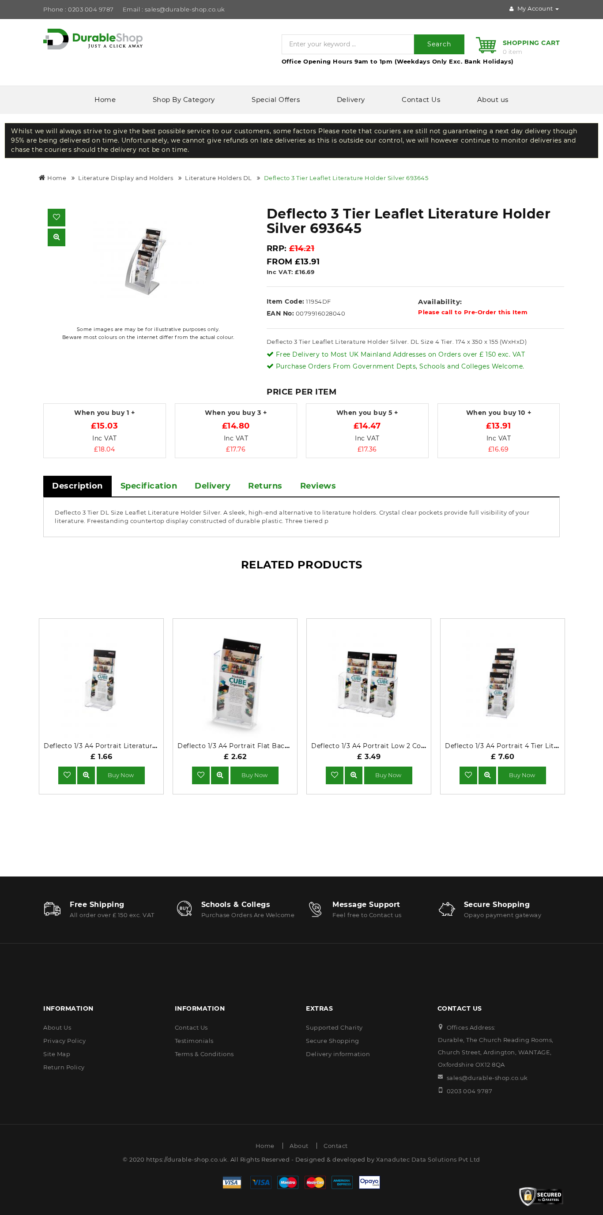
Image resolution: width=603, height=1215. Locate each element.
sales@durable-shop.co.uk (487, 1077)
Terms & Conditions (204, 1053)
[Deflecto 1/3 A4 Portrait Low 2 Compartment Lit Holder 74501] (353, 775)
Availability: (440, 301)
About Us (57, 1027)
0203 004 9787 (470, 1091)
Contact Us (421, 99)
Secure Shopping (332, 1040)
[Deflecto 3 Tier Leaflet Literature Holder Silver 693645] (148, 262)
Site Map (56, 1053)
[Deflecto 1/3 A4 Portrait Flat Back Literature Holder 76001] (220, 775)
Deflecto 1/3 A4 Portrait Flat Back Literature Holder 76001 (272, 746)
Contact (336, 1145)
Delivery (351, 99)
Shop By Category (184, 99)
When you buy (104, 413)
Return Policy (64, 1067)
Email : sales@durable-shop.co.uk (174, 9)
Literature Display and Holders (125, 177)
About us (493, 99)
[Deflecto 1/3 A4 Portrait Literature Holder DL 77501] (86, 775)
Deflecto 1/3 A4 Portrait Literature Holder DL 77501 (127, 746)
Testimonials (194, 1040)
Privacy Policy (64, 1040)
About (299, 1145)
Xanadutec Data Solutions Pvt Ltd (428, 1159)
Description (77, 486)
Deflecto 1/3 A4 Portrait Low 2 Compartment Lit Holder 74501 (412, 746)
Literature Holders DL (218, 177)
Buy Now (121, 775)
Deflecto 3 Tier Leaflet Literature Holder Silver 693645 (346, 177)
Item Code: (286, 301)
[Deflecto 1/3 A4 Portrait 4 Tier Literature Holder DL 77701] (487, 775)
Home (105, 99)
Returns (265, 486)
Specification (149, 486)
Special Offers (276, 99)
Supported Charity (334, 1027)
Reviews (318, 486)
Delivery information (338, 1053)
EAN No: (280, 313)
